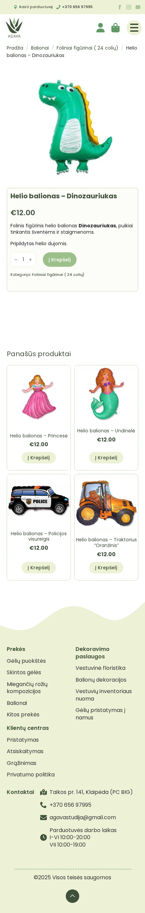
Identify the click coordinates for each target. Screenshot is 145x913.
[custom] (138, 7)
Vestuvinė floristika (100, 668)
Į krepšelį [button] (39, 457)
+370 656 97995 (77, 6)
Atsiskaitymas (25, 751)
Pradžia (15, 48)
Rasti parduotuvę (36, 6)
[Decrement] (16, 259)
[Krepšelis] (116, 28)
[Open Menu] (134, 27)
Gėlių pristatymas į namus (100, 714)
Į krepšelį (60, 259)
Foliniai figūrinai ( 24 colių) (87, 48)
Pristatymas (23, 740)
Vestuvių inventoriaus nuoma (104, 695)
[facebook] (119, 7)
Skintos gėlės (24, 672)
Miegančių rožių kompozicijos (27, 688)
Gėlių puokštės (26, 661)
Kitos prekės (23, 714)
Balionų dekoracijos (101, 680)
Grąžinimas (21, 763)
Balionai (40, 48)
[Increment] (30, 259)
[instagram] (129, 7)
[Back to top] (72, 896)
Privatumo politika (31, 774)
